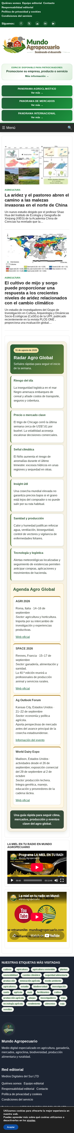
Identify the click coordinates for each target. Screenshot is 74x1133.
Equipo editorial (32, 3)
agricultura (22, 969)
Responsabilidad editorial (17, 7)
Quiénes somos (11, 3)
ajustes (31, 1120)
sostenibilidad (10, 975)
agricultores (9, 986)
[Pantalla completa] (62, 880)
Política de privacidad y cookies (21, 11)
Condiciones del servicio (17, 15)
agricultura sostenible (44, 969)
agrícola (18, 992)
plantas (64, 969)
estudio (24, 986)
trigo (63, 998)
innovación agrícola (30, 981)
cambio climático (31, 975)
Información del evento (30, 740)
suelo (6, 992)
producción (9, 981)
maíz (29, 992)
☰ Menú (8, 128)
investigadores (48, 998)
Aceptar (11, 1127)
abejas (32, 998)
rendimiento (34, 1003)
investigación (59, 986)
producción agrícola (13, 998)
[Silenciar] (56, 880)
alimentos (50, 1003)
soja (62, 1003)
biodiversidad (40, 986)
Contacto (49, 3)
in (45, 23)
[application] (37, 867)
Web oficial (23, 636)
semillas (7, 1009)
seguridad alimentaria (56, 975)
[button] (37, 90)
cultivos (7, 969)
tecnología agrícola (13, 1003)
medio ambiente (53, 981)
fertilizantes (43, 992)
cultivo (57, 992)
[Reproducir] (12, 880)
